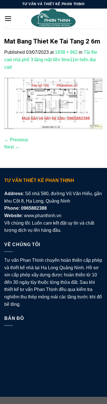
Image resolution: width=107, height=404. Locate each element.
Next (11, 146)
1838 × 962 (66, 52)
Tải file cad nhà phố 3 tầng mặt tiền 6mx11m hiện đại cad (50, 59)
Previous (16, 139)
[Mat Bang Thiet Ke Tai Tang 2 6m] (53, 103)
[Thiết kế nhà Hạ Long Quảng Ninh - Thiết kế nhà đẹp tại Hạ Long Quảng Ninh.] (54, 19)
